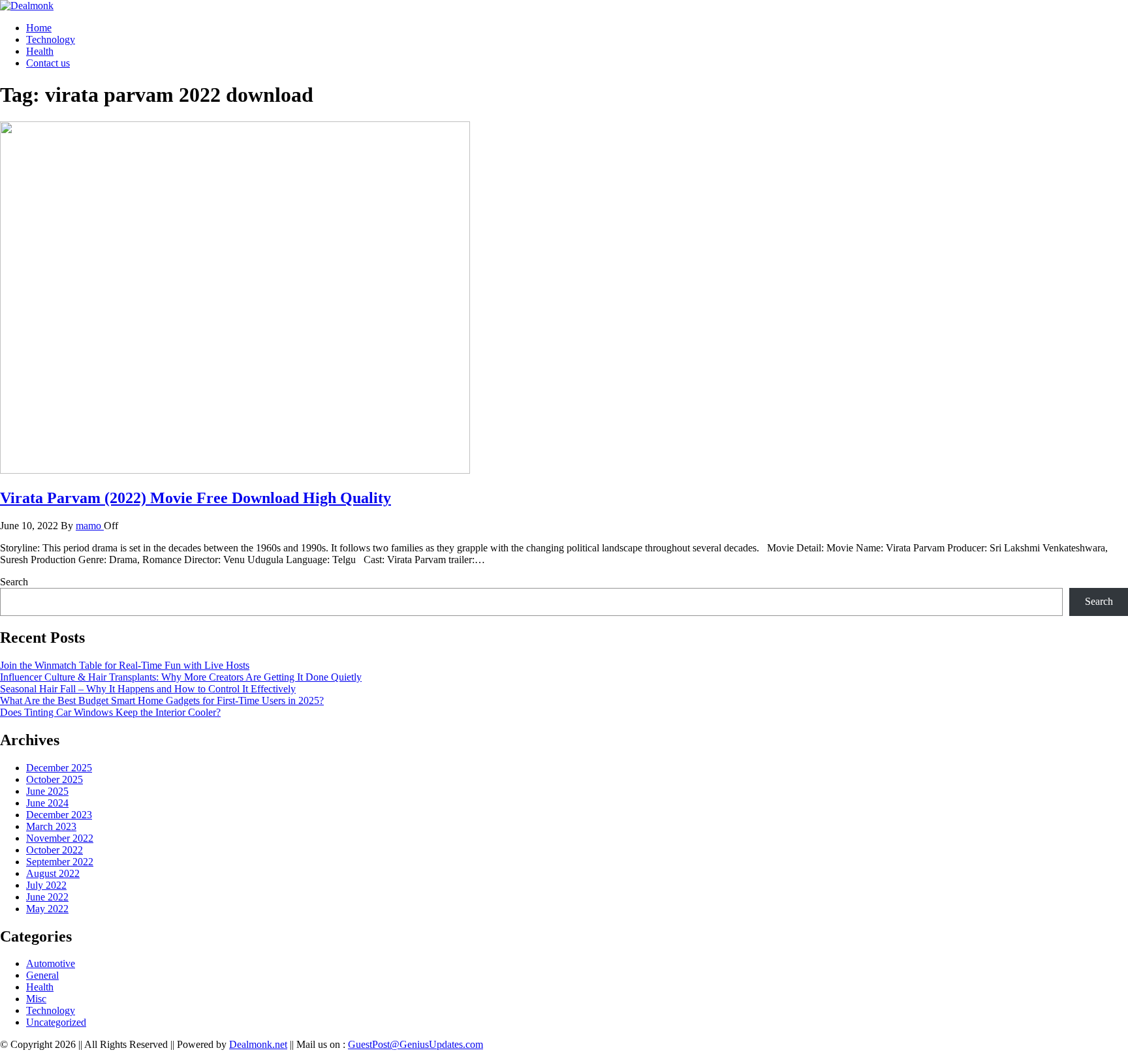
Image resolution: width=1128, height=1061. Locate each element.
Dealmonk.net (258, 1044)
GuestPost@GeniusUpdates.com (415, 1044)
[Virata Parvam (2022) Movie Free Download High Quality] (235, 470)
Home (39, 27)
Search (14, 581)
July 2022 (46, 885)
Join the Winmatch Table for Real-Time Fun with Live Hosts (124, 665)
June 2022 (47, 896)
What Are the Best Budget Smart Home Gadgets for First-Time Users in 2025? (162, 700)
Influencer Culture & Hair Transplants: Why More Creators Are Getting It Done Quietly (181, 677)
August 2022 (53, 873)
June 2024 (47, 802)
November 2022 (59, 838)
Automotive (50, 963)
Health (40, 51)
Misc (36, 998)
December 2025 (59, 767)
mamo (90, 525)
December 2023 (59, 814)
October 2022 (54, 849)
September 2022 (59, 861)
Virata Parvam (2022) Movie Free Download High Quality (195, 497)
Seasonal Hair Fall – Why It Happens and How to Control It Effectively (148, 688)
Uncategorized (56, 1022)
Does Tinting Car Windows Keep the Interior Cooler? (110, 712)
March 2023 (51, 826)
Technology (50, 39)
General (42, 975)
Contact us (48, 63)
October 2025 (54, 779)
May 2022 (47, 908)
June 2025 (47, 791)
